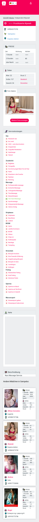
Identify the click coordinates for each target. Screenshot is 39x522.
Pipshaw (11, 177)
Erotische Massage (14, 188)
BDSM (10, 231)
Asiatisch (24, 79)
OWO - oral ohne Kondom (16, 144)
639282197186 (13, 417)
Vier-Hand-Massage (14, 199)
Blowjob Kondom (13, 253)
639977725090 (13, 483)
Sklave (10, 234)
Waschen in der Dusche (15, 174)
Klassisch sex (12, 139)
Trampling (11, 245)
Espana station (13, 39)
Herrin (10, 226)
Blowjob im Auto (13, 262)
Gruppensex (12, 147)
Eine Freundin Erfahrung (15, 256)
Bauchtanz (11, 218)
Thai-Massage (12, 193)
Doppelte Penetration (14, 149)
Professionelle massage (15, 185)
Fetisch (10, 155)
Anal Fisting (12, 275)
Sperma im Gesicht (14, 292)
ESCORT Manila (8, 18)
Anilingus (11, 267)
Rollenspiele (12, 240)
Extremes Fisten (13, 278)
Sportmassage (13, 201)
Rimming (11, 180)
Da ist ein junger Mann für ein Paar (18, 169)
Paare (10, 171)
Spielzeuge (11, 152)
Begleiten (11, 163)
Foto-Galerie (11, 91)
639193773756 (13, 516)
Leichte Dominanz (14, 229)
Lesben (10, 221)
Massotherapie (13, 196)
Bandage (11, 242)
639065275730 (13, 29)
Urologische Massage (15, 190)
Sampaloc (11, 34)
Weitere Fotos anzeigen (19, 120)
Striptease (11, 215)
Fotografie (11, 166)
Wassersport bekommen (16, 303)
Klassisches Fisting (14, 272)
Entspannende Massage (15, 204)
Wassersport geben (14, 300)
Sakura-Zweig (12, 207)
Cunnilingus (11, 264)
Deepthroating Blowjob (15, 259)
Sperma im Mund (13, 286)
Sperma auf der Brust (14, 289)
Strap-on (11, 237)
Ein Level (11, 141)
